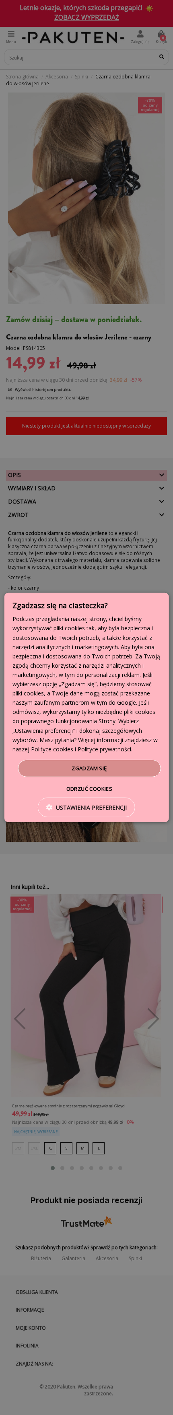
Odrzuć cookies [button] (89, 788)
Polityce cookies (52, 749)
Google (126, 702)
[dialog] (86, 707)
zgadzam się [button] (89, 768)
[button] (86, 807)
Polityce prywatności (104, 749)
